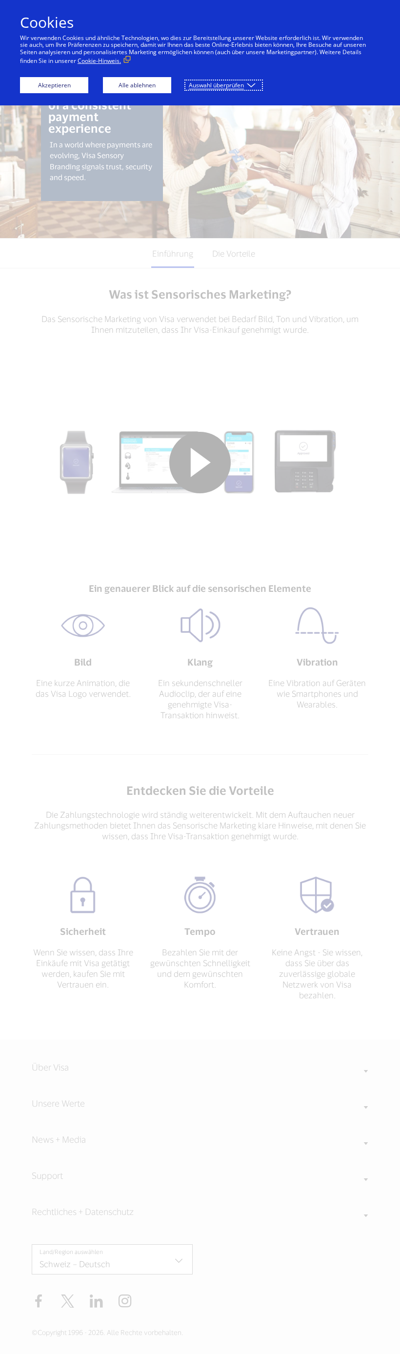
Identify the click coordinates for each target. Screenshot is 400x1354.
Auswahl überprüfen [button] (216, 85)
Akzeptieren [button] (54, 85)
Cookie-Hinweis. (99, 61)
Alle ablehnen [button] (137, 85)
